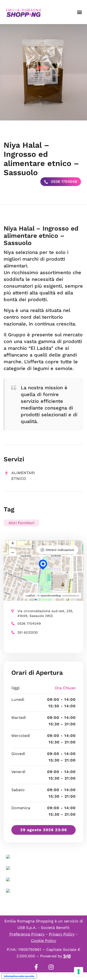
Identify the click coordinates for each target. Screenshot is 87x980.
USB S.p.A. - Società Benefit (43, 927)
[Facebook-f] (36, 967)
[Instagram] (51, 967)
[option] (43, 72)
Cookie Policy (43, 940)
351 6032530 (27, 632)
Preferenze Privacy (26, 934)
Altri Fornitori (21, 523)
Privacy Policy (61, 934)
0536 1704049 (63, 181)
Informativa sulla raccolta (19, 976)
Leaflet (30, 595)
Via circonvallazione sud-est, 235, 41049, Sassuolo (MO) (45, 613)
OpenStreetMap (51, 595)
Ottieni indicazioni (60, 550)
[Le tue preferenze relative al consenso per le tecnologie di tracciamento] (78, 971)
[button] (79, 12)
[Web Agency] (67, 956)
